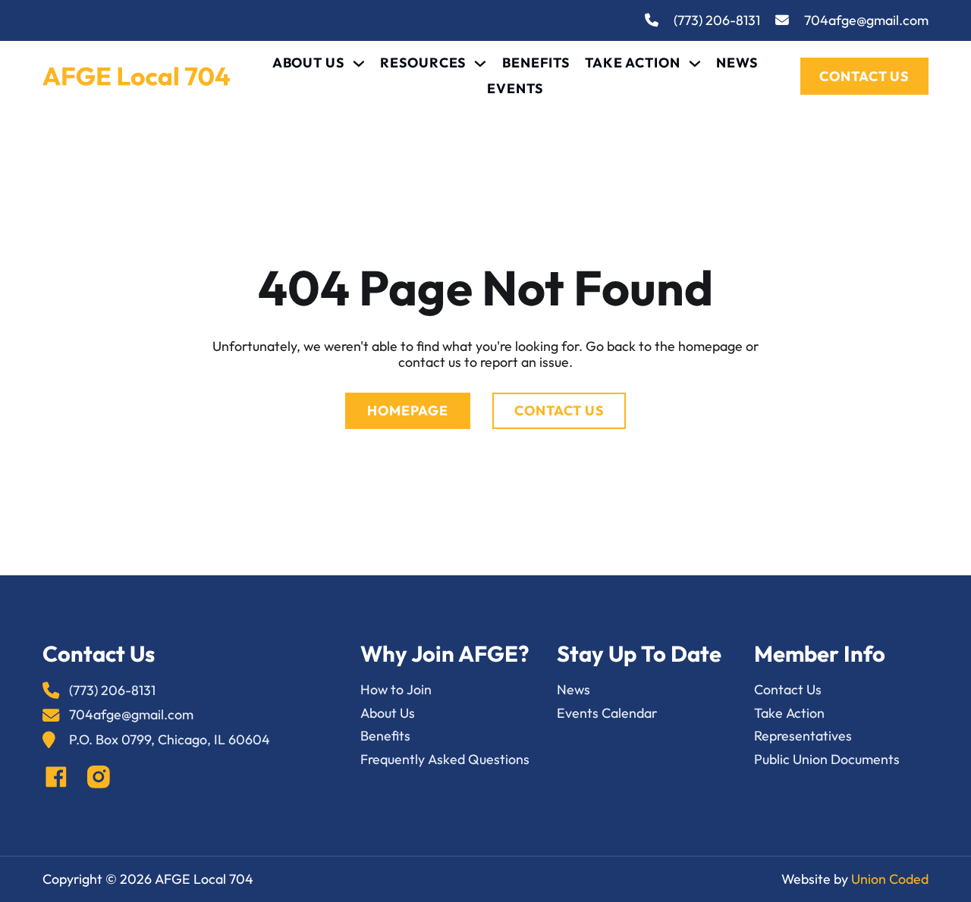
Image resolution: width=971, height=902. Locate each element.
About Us (308, 63)
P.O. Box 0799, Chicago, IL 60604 (169, 740)
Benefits (536, 63)
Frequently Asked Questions (444, 760)
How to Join (396, 690)
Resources (423, 63)
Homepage (407, 410)
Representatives (803, 736)
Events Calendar (607, 714)
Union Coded (890, 879)
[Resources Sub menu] (480, 63)
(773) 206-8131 (717, 21)
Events (514, 89)
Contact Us (864, 76)
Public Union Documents (827, 760)
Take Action (632, 63)
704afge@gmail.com (866, 21)
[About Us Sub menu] (359, 63)
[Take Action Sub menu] (695, 63)
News (737, 63)
